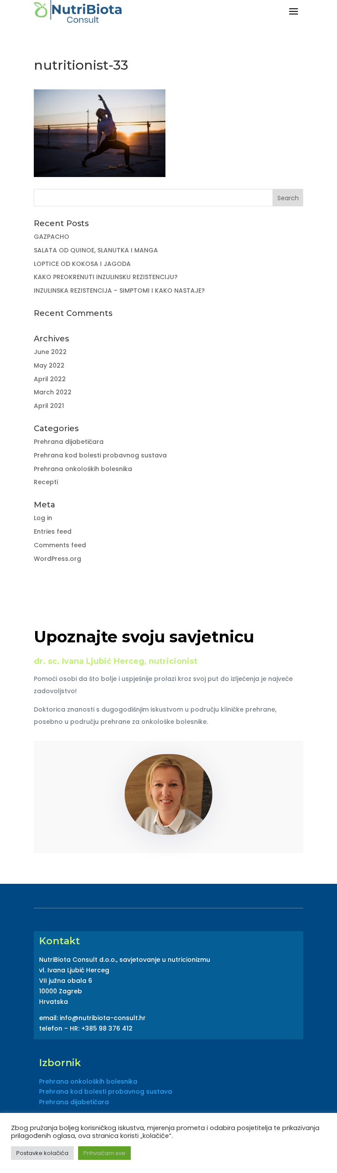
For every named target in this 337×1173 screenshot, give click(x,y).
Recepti (46, 482)
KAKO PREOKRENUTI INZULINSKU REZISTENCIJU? (106, 277)
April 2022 (50, 379)
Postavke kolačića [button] (42, 1153)
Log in (43, 518)
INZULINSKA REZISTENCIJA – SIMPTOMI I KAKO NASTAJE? (119, 290)
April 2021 (49, 405)
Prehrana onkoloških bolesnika (83, 468)
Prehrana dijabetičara (69, 441)
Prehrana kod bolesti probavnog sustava (100, 455)
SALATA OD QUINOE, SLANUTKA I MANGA (96, 250)
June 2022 (50, 351)
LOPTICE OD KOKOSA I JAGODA (82, 263)
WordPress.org (57, 558)
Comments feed (60, 545)
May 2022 (49, 365)
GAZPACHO (51, 236)
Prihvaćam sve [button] (104, 1153)
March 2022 (53, 392)
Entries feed (53, 531)
